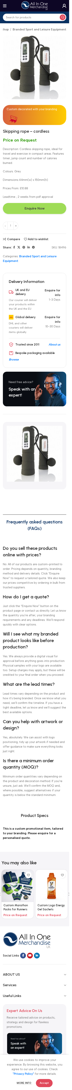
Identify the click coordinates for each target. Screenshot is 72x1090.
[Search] (62, 17)
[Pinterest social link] (23, 247)
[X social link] (18, 247)
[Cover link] (34, 389)
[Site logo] (34, 5)
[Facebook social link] (14, 247)
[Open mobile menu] (5, 6)
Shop (5, 29)
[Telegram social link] (33, 247)
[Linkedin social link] (28, 247)
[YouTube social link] (30, 955)
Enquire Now (35, 208)
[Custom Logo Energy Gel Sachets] (52, 886)
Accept (44, 1083)
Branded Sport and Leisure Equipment (39, 29)
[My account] (64, 6)
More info (24, 1083)
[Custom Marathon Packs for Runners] (18, 886)
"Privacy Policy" (23, 1074)
